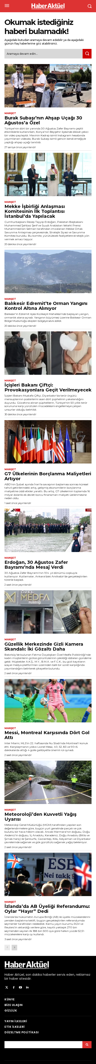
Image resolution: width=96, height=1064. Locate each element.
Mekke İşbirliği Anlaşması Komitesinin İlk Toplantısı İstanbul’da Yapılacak (34, 211)
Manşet (10, 113)
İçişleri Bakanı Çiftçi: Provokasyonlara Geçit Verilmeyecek (48, 387)
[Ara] (87, 53)
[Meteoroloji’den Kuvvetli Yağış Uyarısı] (48, 782)
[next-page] (14, 947)
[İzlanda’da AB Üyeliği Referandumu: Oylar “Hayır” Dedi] (48, 874)
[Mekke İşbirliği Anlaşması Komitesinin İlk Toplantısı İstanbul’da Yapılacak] (48, 174)
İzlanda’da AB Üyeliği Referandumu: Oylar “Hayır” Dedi (47, 909)
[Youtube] (20, 987)
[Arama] (87, 1044)
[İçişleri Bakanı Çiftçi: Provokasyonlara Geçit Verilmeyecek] (48, 353)
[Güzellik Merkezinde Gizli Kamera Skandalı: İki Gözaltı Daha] (48, 612)
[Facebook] (13, 987)
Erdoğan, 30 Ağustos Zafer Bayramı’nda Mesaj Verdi (36, 565)
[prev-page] (7, 947)
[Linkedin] (27, 987)
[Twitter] (6, 987)
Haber (9, 974)
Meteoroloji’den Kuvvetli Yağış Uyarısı (40, 817)
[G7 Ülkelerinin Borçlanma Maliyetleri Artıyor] (48, 441)
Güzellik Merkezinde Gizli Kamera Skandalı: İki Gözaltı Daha (43, 646)
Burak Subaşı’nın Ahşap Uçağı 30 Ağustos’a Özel (43, 120)
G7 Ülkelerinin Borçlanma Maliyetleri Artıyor (47, 476)
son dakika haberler (41, 974)
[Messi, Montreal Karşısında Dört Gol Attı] (48, 700)
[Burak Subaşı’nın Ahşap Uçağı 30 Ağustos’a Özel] (48, 85)
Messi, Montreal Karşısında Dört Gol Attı (47, 735)
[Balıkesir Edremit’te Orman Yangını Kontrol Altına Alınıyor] (48, 271)
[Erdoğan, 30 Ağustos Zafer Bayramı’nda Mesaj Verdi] (48, 530)
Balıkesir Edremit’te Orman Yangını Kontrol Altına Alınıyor (46, 306)
